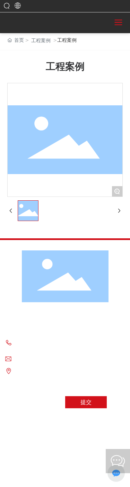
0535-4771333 (44, 341)
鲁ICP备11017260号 (65, 462)
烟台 (91, 475)
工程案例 (41, 41)
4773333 (75, 341)
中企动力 (79, 475)
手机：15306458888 (36, 349)
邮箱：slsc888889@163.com (45, 359)
